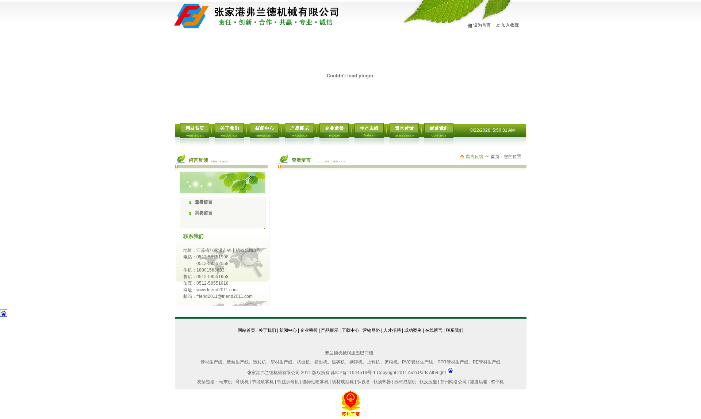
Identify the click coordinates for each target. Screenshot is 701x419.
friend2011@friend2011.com (224, 296)
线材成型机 (343, 381)
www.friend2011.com (217, 289)
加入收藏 (510, 25)
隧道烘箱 (478, 381)
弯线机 (242, 381)
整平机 (497, 381)
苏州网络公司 (453, 381)
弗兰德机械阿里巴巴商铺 (349, 352)
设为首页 (482, 25)
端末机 (225, 381)
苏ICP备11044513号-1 (353, 372)
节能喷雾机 (263, 381)
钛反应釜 (428, 381)
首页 (495, 156)
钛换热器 (382, 381)
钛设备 (363, 381)
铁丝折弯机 (288, 381)
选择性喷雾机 (315, 381)
